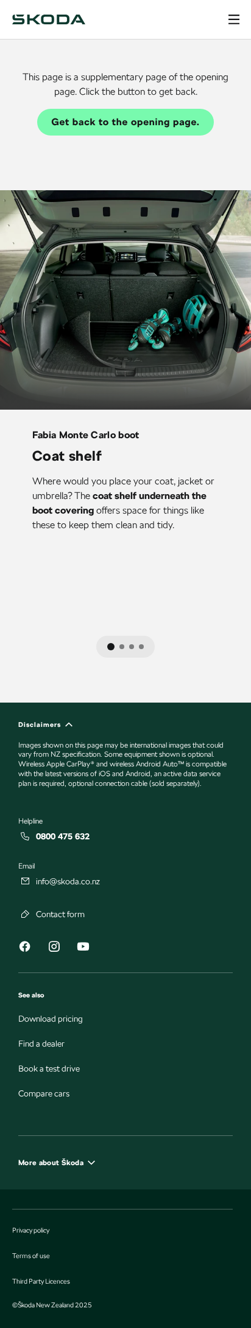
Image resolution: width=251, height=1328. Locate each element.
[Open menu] (234, 19)
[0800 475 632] (25, 836)
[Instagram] (54, 948)
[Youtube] (83, 948)
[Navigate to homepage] (48, 19)
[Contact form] (25, 914)
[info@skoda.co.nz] (25, 881)
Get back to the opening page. (126, 122)
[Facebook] (24, 948)
